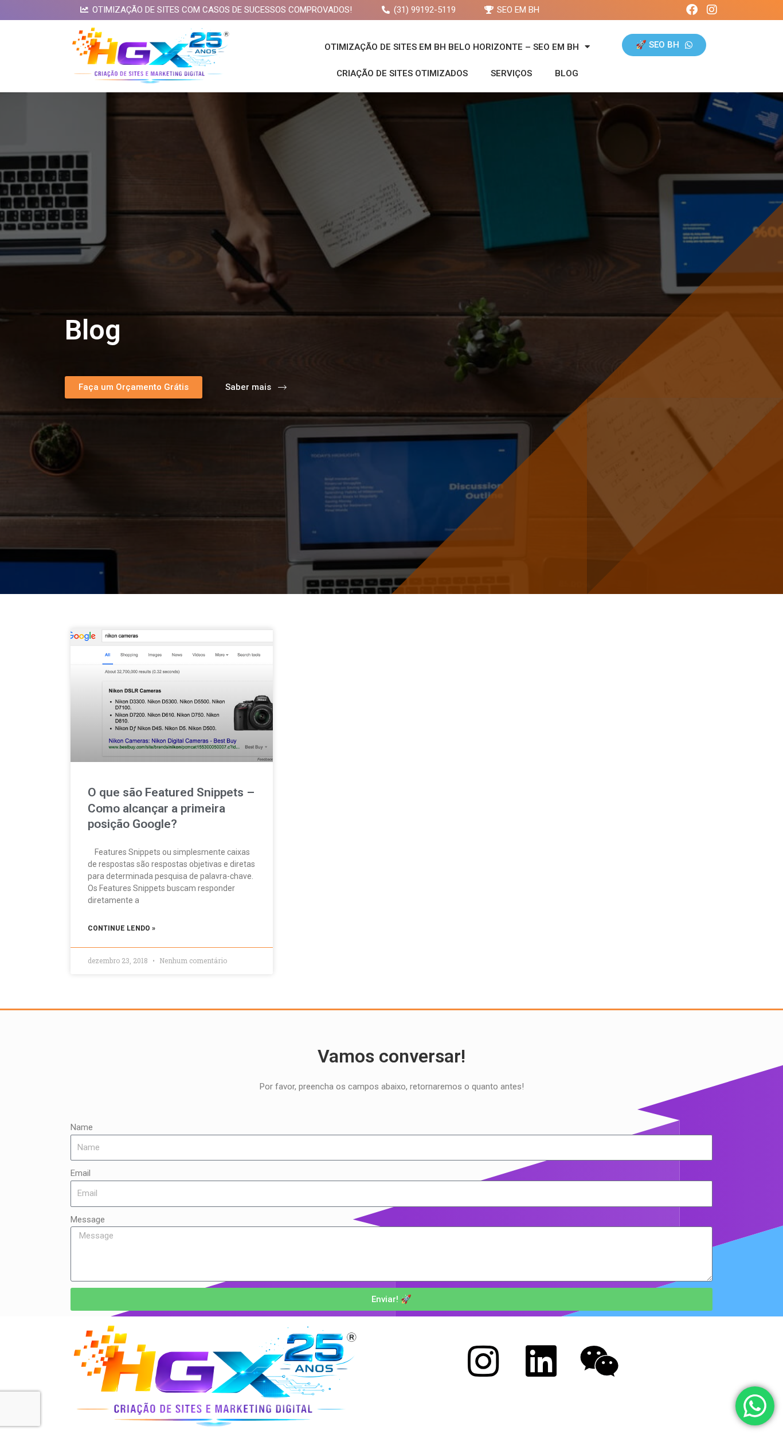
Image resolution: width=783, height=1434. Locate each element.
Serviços (511, 73)
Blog (566, 73)
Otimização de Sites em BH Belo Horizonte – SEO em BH (451, 47)
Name (82, 1127)
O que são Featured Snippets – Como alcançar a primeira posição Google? (171, 808)
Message (88, 1219)
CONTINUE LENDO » (121, 928)
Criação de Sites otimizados (402, 73)
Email (81, 1173)
